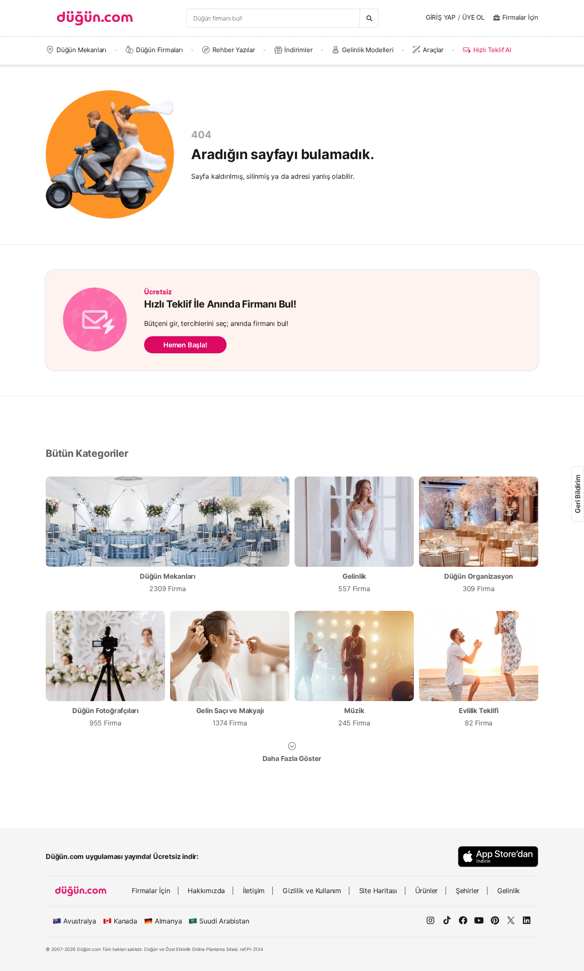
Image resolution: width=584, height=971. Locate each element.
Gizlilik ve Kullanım (312, 890)
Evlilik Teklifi (478, 716)
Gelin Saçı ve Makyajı (230, 716)
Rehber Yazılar (233, 50)
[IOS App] (498, 856)
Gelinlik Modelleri (367, 50)
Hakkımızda (206, 890)
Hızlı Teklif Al (492, 50)
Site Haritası (378, 890)
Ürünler (426, 890)
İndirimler (298, 50)
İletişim (254, 890)
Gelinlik (354, 582)
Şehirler (467, 890)
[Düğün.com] (94, 18)
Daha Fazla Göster (292, 758)
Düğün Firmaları (159, 50)
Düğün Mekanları (81, 50)
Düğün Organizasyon (478, 582)
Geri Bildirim (577, 494)
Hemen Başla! (185, 344)
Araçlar (433, 50)
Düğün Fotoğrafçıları (105, 716)
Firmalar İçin (520, 17)
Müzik (354, 716)
